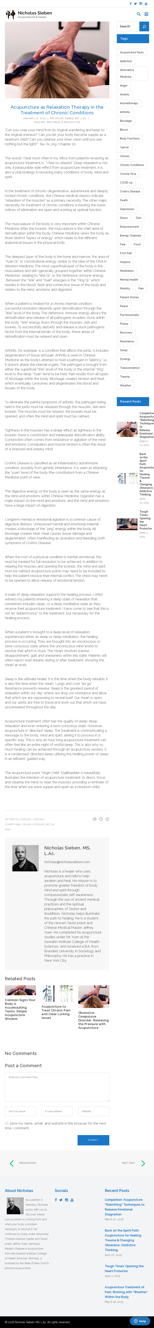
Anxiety (124, 94)
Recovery (126, 332)
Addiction (126, 61)
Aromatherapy (129, 103)
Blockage (126, 120)
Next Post (128, 1163)
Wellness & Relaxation (63, 122)
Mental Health (129, 279)
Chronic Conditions (132, 164)
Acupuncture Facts (132, 52)
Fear (123, 244)
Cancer (124, 147)
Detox (50, 824)
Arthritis (12, 819)
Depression (127, 209)
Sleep (124, 350)
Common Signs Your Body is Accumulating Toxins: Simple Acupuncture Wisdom (20, 1009)
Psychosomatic (129, 314)
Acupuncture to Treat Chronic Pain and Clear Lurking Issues (56, 1012)
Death (124, 200)
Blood (124, 129)
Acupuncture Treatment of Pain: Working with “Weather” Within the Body (126, 1292)
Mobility (125, 288)
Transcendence (130, 367)
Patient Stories (129, 297)
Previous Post (28, 1163)
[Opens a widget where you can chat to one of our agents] (140, 1321)
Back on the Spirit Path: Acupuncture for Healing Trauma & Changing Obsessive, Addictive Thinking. (123, 1240)
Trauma (125, 376)
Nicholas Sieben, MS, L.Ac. (69, 118)
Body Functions (130, 138)
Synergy (125, 359)
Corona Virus (128, 173)
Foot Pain (126, 253)
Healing (39, 122)
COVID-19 (126, 182)
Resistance (127, 341)
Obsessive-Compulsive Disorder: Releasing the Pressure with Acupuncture (93, 1020)
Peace (124, 306)
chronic (26, 819)
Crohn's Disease (33, 824)
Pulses (124, 323)
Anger (124, 85)
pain (8, 829)
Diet (138, 217)
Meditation (127, 270)
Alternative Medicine (127, 73)
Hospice (125, 261)
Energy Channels (130, 235)
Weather (125, 385)
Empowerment (129, 226)
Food (137, 244)
